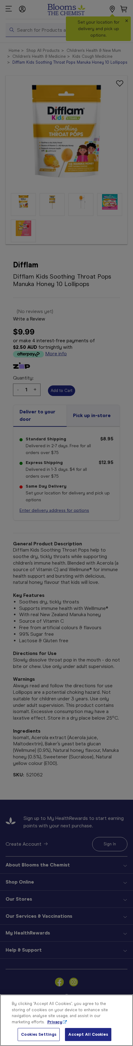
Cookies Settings (38, 1034)
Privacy (54, 1022)
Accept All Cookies (88, 1034)
